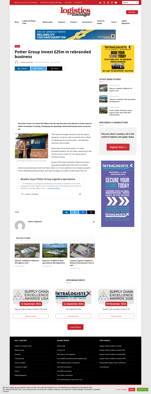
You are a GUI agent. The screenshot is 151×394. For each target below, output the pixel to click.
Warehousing (47, 22)
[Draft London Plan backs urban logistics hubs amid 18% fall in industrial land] (103, 109)
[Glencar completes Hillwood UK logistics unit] (27, 251)
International (87, 22)
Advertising (61, 346)
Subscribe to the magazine (66, 354)
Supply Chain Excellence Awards (110, 346)
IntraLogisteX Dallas (73, 309)
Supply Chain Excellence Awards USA (112, 350)
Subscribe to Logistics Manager (51, 2)
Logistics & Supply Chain (28, 22)
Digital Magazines (126, 22)
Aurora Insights (20, 363)
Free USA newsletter (64, 367)
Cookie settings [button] (121, 389)
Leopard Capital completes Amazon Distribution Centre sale (82, 263)
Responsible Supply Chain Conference (112, 363)
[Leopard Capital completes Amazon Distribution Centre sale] (82, 251)
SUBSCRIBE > (132, 12)
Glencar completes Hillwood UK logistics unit (27, 261)
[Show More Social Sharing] (65, 68)
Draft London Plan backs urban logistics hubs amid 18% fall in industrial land (120, 112)
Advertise (68, 2)
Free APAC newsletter (65, 375)
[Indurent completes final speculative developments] (54, 251)
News (17, 22)
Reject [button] (132, 389)
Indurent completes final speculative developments (53, 261)
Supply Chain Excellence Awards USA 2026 (31, 309)
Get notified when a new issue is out (69, 379)
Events (113, 22)
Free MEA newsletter (64, 371)
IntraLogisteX (104, 367)
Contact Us (78, 2)
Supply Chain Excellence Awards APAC (112, 358)
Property (73, 22)
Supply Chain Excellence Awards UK (116, 309)
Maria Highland (27, 62)
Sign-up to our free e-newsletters (25, 2)
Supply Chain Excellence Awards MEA (112, 354)
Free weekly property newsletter (68, 363)
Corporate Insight (100, 22)
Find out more (30, 316)
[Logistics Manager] (75, 12)
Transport (61, 22)
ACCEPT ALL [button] (142, 389)
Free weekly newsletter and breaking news (72, 358)
